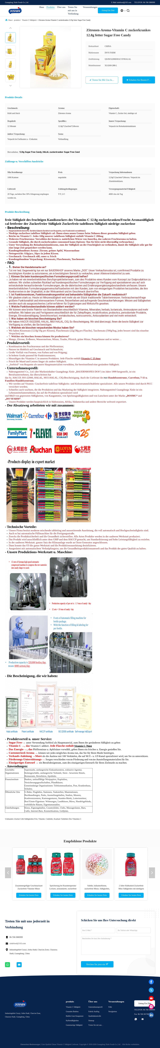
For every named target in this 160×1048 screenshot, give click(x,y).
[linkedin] (151, 1015)
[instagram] (151, 1007)
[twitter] (151, 990)
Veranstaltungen (89, 7)
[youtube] (151, 998)
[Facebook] (151, 982)
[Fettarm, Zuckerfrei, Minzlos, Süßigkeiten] (63, 864)
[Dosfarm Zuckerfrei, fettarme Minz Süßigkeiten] (29, 864)
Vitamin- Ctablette (45, 819)
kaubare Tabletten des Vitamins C (67, 819)
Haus (41, 7)
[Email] (22, 967)
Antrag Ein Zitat (108, 10)
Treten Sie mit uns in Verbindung (73, 10)
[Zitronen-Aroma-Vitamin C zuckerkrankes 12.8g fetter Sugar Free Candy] (50, 57)
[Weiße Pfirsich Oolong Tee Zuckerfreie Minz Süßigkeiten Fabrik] (131, 864)
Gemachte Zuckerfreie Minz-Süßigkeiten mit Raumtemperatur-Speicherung (97, 889)
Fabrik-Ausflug (93, 1011)
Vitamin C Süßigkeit (29, 20)
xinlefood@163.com (18, 943)
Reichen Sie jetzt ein (96, 964)
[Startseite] (15, 10)
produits (17, 20)
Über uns (61, 7)
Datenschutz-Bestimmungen (30, 1044)
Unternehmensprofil (95, 1007)
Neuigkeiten (112, 1011)
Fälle (110, 1007)
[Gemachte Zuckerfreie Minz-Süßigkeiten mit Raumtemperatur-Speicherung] (97, 864)
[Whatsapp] (11, 967)
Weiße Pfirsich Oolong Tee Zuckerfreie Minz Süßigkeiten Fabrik (131, 889)
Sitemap (91, 1021)
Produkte (50, 7)
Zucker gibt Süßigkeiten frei (25, 819)
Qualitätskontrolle (94, 1016)
